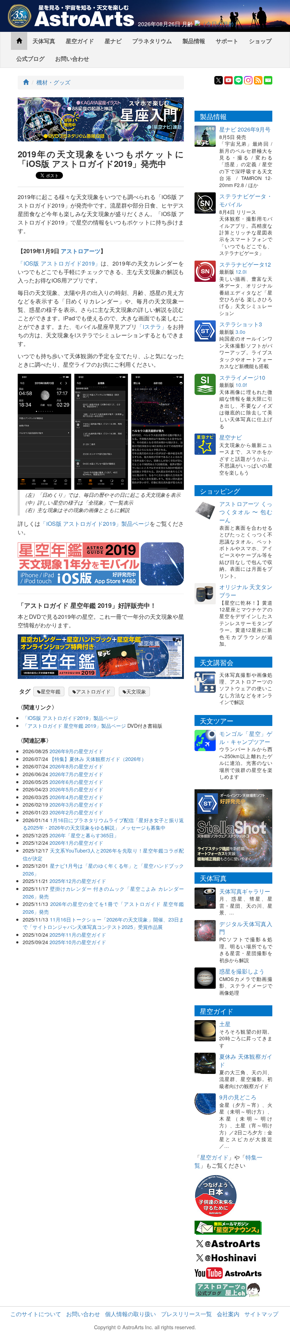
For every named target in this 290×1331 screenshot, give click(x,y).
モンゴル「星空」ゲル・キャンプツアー (245, 738)
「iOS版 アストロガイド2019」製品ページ (95, 523)
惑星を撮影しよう (242, 971)
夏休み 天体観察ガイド (245, 1060)
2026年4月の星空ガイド (76, 797)
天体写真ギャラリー (244, 891)
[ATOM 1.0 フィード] (258, 79)
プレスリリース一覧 (186, 1314)
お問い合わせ (72, 58)
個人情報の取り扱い (130, 1314)
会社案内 (228, 1314)
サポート (227, 41)
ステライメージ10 (242, 377)
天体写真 (44, 41)
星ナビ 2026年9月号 (245, 129)
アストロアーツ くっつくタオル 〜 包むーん (245, 512)
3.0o (240, 331)
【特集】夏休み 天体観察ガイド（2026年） (98, 758)
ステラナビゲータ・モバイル (245, 200)
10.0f (241, 384)
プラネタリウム (152, 41)
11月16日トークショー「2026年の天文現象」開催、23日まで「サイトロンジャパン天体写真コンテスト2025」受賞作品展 (103, 923)
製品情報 (193, 41)
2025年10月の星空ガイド (78, 942)
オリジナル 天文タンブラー (245, 591)
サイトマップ (261, 1314)
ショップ (260, 41)
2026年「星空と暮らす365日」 (84, 835)
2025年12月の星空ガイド (78, 880)
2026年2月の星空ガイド (76, 812)
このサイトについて (35, 1314)
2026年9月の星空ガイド (76, 751)
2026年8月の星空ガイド (76, 766)
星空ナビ (230, 437)
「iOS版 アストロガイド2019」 (59, 263)
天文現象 (136, 691)
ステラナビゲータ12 (245, 264)
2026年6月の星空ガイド (76, 781)
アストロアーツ (80, 251)
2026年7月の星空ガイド (76, 774)
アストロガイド (93, 691)
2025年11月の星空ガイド (78, 934)
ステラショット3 (240, 324)
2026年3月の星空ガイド (76, 804)
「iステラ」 (152, 326)
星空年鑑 (50, 691)
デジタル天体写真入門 (245, 928)
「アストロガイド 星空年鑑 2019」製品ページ (74, 725)
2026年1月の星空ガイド (76, 842)
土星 (225, 1024)
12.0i (241, 271)
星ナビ (113, 41)
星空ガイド (80, 41)
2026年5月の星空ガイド (76, 789)
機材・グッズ (53, 82)
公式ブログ (30, 58)
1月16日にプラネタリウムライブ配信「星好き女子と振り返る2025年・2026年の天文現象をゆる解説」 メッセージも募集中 (103, 823)
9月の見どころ (237, 1097)
